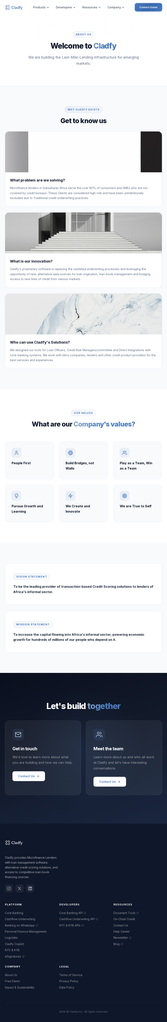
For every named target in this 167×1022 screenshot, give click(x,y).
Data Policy (66, 987)
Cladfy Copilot (14, 944)
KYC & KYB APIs (69, 925)
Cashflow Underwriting (20, 919)
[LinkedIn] (30, 888)
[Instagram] (9, 888)
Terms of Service (70, 975)
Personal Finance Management (25, 931)
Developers (64, 7)
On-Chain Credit (124, 919)
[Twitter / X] (19, 888)
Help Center (121, 931)
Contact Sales (148, 7)
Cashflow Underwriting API (77, 919)
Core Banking (14, 913)
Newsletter (120, 937)
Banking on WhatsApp (20, 925)
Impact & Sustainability (19, 987)
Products (39, 7)
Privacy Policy (68, 981)
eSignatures (13, 956)
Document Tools (124, 913)
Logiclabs (11, 937)
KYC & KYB (12, 950)
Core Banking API (71, 913)
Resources (89, 7)
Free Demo (12, 981)
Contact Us (28, 776)
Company (114, 7)
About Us (11, 975)
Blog (116, 944)
